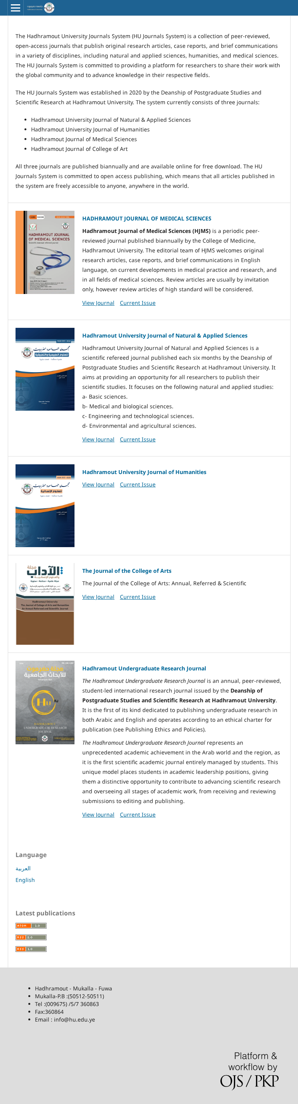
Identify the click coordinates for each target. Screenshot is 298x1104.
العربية (23, 868)
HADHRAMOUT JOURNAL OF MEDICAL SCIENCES (146, 218)
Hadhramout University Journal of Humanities (144, 472)
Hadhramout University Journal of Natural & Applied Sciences (165, 335)
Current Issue (138, 302)
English (25, 880)
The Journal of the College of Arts (127, 570)
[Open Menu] (15, 8)
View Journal (98, 302)
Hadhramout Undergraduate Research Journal (144, 668)
